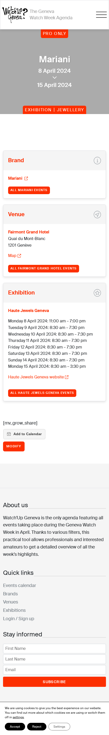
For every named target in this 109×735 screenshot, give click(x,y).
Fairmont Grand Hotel (28, 232)
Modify (13, 446)
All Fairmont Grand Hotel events (43, 268)
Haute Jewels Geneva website (36, 377)
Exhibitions (14, 610)
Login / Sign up (18, 619)
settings (18, 717)
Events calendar (19, 585)
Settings (59, 727)
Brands (10, 594)
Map (12, 255)
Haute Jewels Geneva (28, 310)
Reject (36, 727)
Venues (10, 602)
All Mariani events (28, 190)
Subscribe (54, 681)
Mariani (15, 178)
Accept (15, 727)
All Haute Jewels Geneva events (42, 393)
